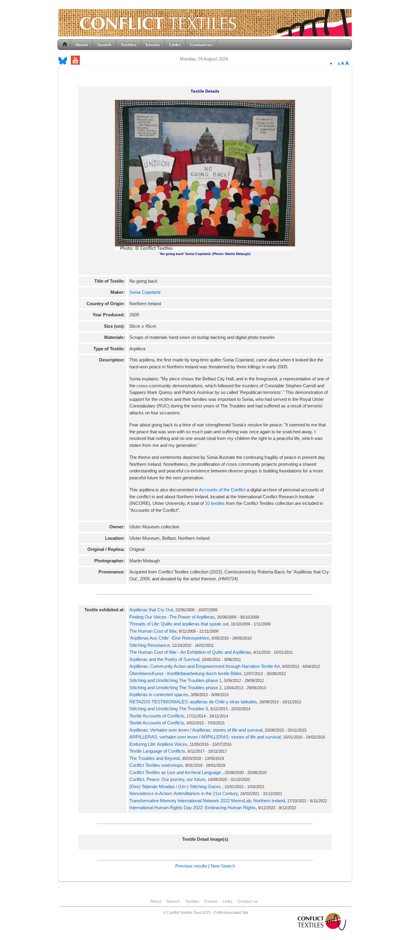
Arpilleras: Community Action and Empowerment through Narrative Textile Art (204, 666)
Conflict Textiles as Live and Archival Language (175, 772)
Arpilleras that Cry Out (151, 609)
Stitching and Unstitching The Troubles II (168, 708)
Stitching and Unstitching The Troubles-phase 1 (175, 680)
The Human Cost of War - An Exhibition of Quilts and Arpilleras (190, 652)
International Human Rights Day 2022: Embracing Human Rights (192, 807)
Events (153, 44)
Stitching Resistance (149, 645)
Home (65, 44)
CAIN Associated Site (231, 913)
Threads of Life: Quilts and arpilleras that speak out (178, 623)
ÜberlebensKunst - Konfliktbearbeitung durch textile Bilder (185, 673)
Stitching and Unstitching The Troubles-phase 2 (175, 687)
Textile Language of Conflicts (157, 751)
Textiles (129, 44)
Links (175, 44)
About (81, 44)
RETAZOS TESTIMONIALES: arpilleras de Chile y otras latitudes (193, 701)
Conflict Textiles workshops (156, 765)
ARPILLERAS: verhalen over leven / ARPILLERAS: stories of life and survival (205, 736)
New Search (223, 865)
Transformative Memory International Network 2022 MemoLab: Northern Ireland (207, 800)
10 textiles (215, 503)
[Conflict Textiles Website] (205, 33)
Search (104, 44)
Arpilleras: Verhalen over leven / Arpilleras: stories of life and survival (195, 730)
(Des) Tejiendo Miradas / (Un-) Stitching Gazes (175, 786)
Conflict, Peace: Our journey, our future (167, 779)
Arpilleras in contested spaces (158, 694)
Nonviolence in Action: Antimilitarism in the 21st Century (183, 793)
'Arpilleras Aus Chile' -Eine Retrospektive (169, 637)
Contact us (201, 44)
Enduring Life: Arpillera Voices (158, 744)
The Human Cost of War (152, 631)
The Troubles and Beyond (154, 758)
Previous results (191, 865)
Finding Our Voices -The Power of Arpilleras (172, 616)
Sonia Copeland (144, 292)
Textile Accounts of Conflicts (156, 715)
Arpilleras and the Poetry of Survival (164, 659)
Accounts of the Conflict (222, 489)
